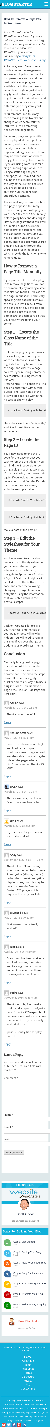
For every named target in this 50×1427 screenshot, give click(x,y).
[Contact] (13, 1321)
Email (8, 1127)
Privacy (27, 1380)
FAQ (28, 1384)
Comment (11, 1078)
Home (28, 1357)
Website (9, 1139)
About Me (28, 1361)
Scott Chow (25, 1214)
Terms (28, 1373)
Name (8, 1114)
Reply (7, 722)
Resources (28, 1368)
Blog (28, 1365)
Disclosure (28, 1376)
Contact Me (28, 1388)
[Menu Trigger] (46, 4)
